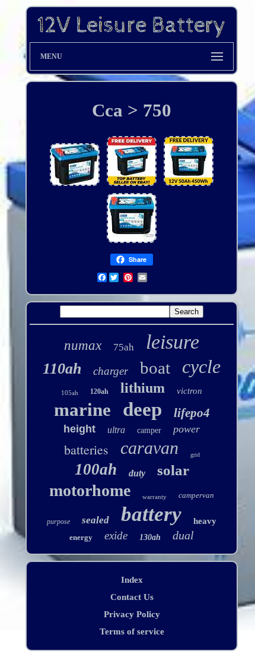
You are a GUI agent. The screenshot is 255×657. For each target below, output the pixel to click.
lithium (142, 388)
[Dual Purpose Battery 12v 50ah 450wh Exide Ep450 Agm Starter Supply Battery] (74, 185)
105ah (69, 392)
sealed (95, 520)
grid (195, 454)
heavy (204, 521)
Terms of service (132, 631)
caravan (149, 447)
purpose (58, 521)
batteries (86, 449)
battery (151, 514)
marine (82, 409)
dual (183, 535)
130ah (150, 537)
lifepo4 (192, 413)
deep (142, 409)
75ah (123, 347)
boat (155, 367)
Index (132, 580)
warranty (154, 496)
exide (116, 535)
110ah (62, 368)
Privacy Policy (132, 614)
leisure (172, 342)
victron (189, 391)
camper (149, 430)
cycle (201, 366)
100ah (96, 469)
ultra (116, 430)
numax (82, 345)
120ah (99, 391)
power (186, 429)
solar (173, 470)
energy (81, 537)
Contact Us (132, 597)
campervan (196, 495)
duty (137, 473)
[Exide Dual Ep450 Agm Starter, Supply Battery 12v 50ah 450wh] (131, 185)
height (79, 429)
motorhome (89, 490)
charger (110, 371)
